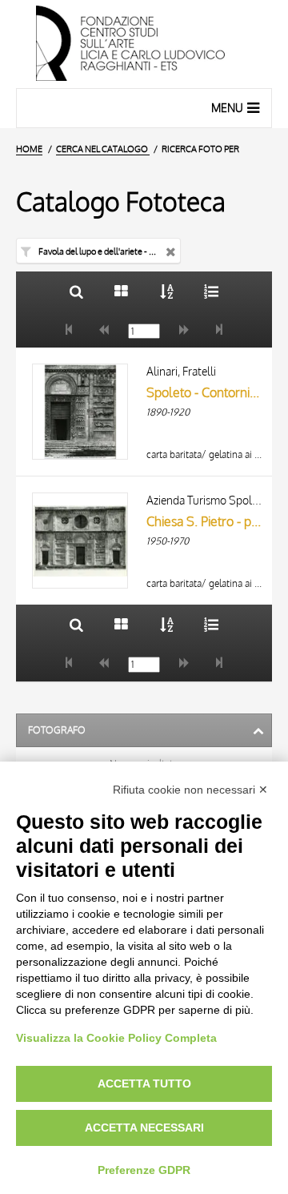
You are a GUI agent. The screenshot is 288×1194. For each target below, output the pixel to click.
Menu (227, 108)
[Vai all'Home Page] (144, 44)
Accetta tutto (144, 1083)
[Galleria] (121, 291)
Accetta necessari (144, 1127)
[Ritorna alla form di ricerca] (76, 291)
